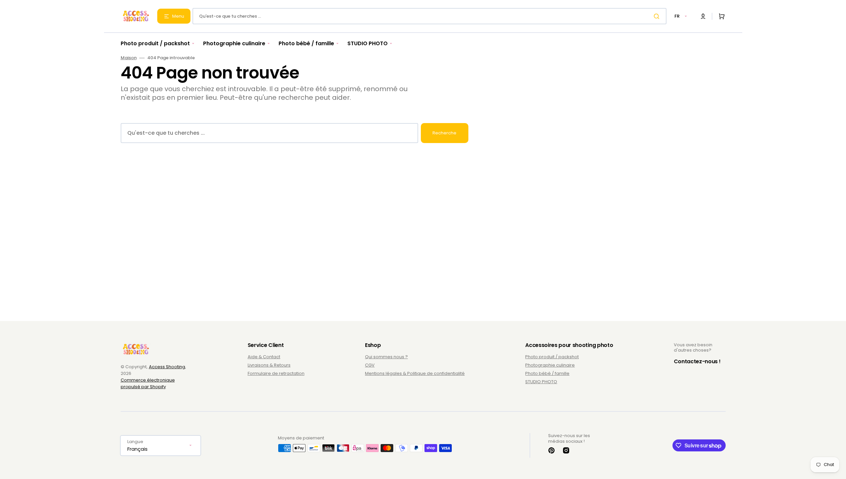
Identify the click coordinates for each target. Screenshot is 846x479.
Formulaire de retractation (276, 373)
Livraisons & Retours (269, 365)
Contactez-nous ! (697, 361)
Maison (129, 58)
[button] (703, 16)
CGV (370, 365)
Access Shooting (167, 367)
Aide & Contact (264, 357)
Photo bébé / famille (547, 373)
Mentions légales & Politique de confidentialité (415, 373)
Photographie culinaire (550, 365)
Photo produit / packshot (552, 357)
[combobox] (429, 16)
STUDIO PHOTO (541, 382)
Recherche (444, 133)
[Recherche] (657, 16)
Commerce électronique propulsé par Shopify (148, 383)
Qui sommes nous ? (386, 357)
